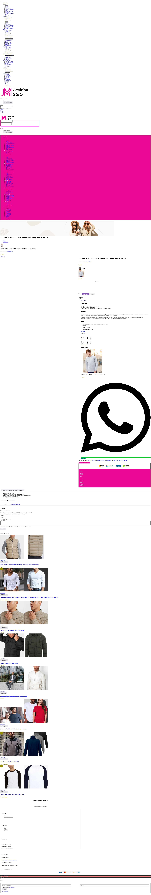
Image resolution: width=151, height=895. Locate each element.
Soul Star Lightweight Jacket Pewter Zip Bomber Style (13, 696)
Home (4, 239)
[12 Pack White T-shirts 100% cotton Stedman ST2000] (24, 722)
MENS (4, 240)
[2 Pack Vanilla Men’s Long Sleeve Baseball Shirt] (24, 788)
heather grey (15, 504)
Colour (96, 281)
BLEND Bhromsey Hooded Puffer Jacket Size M (12, 630)
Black (11, 504)
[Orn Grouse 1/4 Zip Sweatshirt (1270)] (24, 755)
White (19, 504)
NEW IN (104, 460)
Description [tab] (4, 490)
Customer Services (7, 815)
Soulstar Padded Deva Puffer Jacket (9, 663)
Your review (3, 520)
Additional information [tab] (12, 490)
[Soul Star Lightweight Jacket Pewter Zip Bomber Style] (24, 689)
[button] (84, 462)
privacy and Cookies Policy (8, 817)
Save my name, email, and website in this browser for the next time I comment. (16, 526)
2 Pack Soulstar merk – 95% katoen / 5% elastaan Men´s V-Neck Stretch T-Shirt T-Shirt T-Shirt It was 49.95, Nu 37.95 (29, 597)
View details (2, 330)
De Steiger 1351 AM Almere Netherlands (9, 859)
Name (1, 515)
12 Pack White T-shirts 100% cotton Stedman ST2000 (13, 729)
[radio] (134, 283)
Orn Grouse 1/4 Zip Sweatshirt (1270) (9, 761)
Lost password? (12, 887)
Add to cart (2, 256)
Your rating (2, 519)
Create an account (5, 891)
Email (1, 517)
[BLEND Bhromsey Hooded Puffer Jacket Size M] (24, 623)
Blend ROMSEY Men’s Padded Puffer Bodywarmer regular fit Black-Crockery (19, 564)
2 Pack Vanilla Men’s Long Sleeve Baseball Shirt (12, 794)
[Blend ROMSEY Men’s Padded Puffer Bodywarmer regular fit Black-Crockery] (24, 558)
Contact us (5, 830)
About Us (5, 829)
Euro (3, 877)
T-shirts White (5, 242)
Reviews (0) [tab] (21, 490)
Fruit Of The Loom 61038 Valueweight (121, 460)
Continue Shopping (8, 102)
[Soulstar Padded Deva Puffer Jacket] (24, 656)
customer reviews (9, 251)
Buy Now (92, 294)
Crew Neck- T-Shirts (95, 460)
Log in (4, 889)
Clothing (88, 460)
